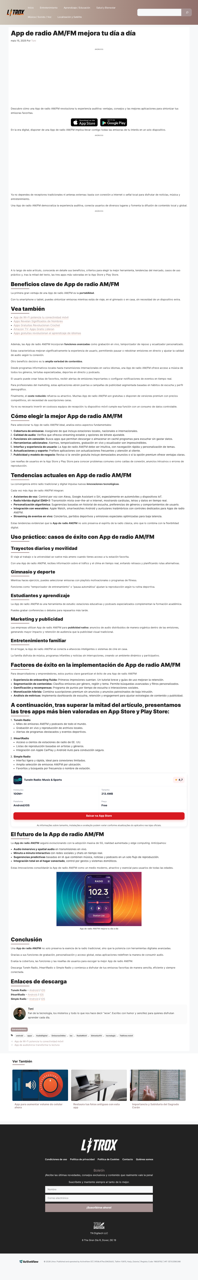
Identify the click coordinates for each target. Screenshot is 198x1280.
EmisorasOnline (59, 1035)
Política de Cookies (108, 1159)
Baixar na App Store (99, 815)
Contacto (127, 1159)
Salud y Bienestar (106, 7)
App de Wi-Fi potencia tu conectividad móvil (41, 317)
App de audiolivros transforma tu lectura (37, 1044)
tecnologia (110, 1035)
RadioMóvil (82, 1035)
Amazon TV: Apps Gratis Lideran (34, 329)
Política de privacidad (82, 1159)
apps (29, 1035)
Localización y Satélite (70, 16)
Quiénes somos (144, 1159)
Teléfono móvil (126, 1035)
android (19, 1035)
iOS (43, 990)
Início (31, 7)
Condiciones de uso (56, 1159)
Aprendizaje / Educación (77, 7)
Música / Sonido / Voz (39, 16)
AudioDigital (41, 1035)
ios (71, 1035)
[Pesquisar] (187, 12)
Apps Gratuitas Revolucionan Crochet (37, 325)
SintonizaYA (96, 1035)
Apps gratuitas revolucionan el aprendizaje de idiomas (47, 333)
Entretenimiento (49, 7)
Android (34, 990)
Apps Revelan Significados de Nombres (38, 321)
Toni (31, 1008)
